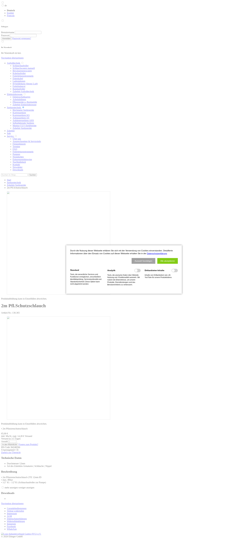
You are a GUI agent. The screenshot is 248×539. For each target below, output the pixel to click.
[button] (143, 261)
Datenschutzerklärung (157, 253)
